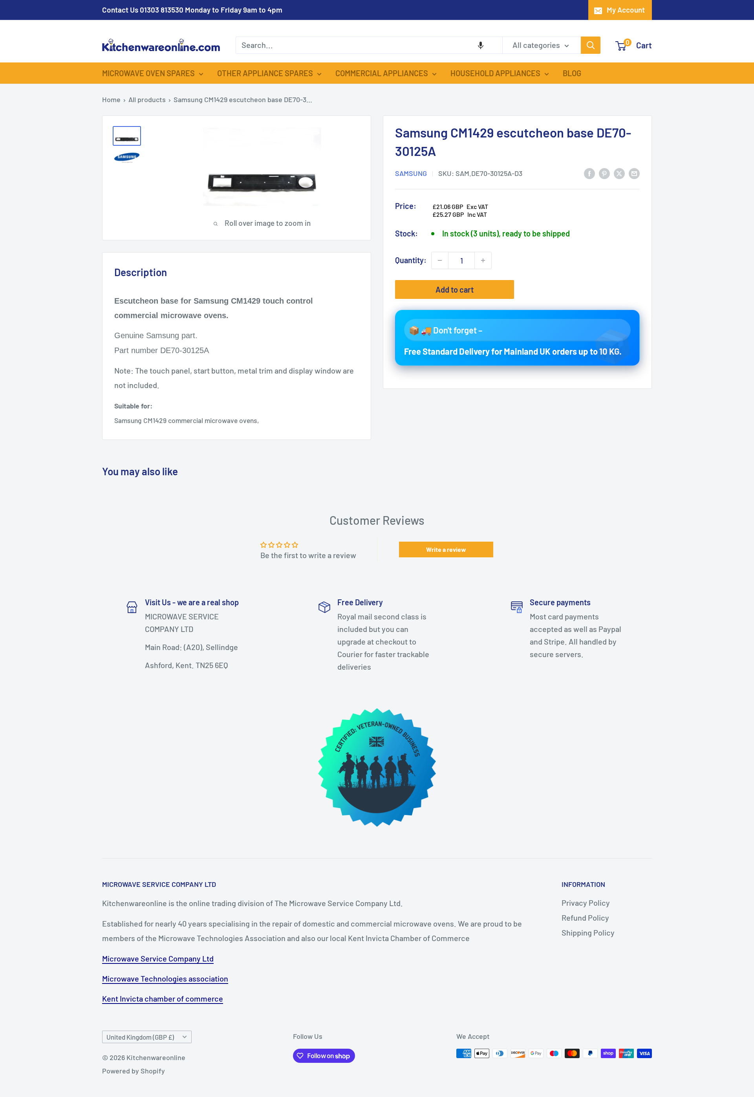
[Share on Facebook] (589, 172)
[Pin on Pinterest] (604, 172)
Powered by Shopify (133, 1070)
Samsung (411, 173)
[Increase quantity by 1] (483, 260)
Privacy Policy (586, 902)
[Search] (590, 45)
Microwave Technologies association (165, 978)
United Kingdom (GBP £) (140, 1037)
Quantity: (410, 260)
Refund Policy (585, 917)
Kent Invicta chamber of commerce (162, 998)
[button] (480, 45)
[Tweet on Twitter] (619, 172)
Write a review (446, 549)
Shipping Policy (588, 932)
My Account (626, 9)
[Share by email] (634, 172)
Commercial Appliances (381, 73)
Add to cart (455, 289)
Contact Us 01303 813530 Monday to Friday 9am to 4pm (192, 9)
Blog (572, 73)
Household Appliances (495, 73)
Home (111, 99)
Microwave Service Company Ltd (158, 958)
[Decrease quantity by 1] (440, 260)
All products (147, 99)
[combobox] (369, 45)
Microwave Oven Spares (148, 73)
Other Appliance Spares (265, 73)
